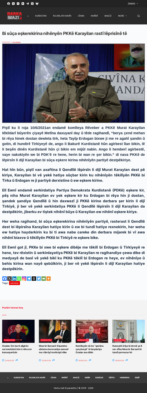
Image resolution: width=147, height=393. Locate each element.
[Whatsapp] (19, 278)
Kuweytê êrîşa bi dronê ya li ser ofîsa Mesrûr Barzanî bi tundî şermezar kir (127, 349)
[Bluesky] (37, 3)
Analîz (108, 16)
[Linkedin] (14, 278)
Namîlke (99, 377)
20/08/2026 (9, 361)
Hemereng (124, 377)
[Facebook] (8, 3)
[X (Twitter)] (13, 3)
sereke (14, 283)
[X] (9, 278)
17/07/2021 (6, 42)
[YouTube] (23, 3)
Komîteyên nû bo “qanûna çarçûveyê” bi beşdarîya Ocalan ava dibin (90, 349)
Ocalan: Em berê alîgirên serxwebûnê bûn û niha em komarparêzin (17, 349)
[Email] (43, 278)
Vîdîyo (112, 377)
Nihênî (94, 16)
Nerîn (87, 377)
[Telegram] (27, 3)
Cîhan (81, 16)
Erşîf (137, 377)
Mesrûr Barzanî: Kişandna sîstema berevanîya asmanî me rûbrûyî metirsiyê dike (53, 349)
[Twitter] (39, 278)
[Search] (139, 16)
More (121, 16)
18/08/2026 (119, 361)
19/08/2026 (82, 361)
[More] (48, 278)
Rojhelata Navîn (62, 16)
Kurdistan (41, 16)
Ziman (131, 3)
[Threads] (32, 3)
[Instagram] (18, 3)
